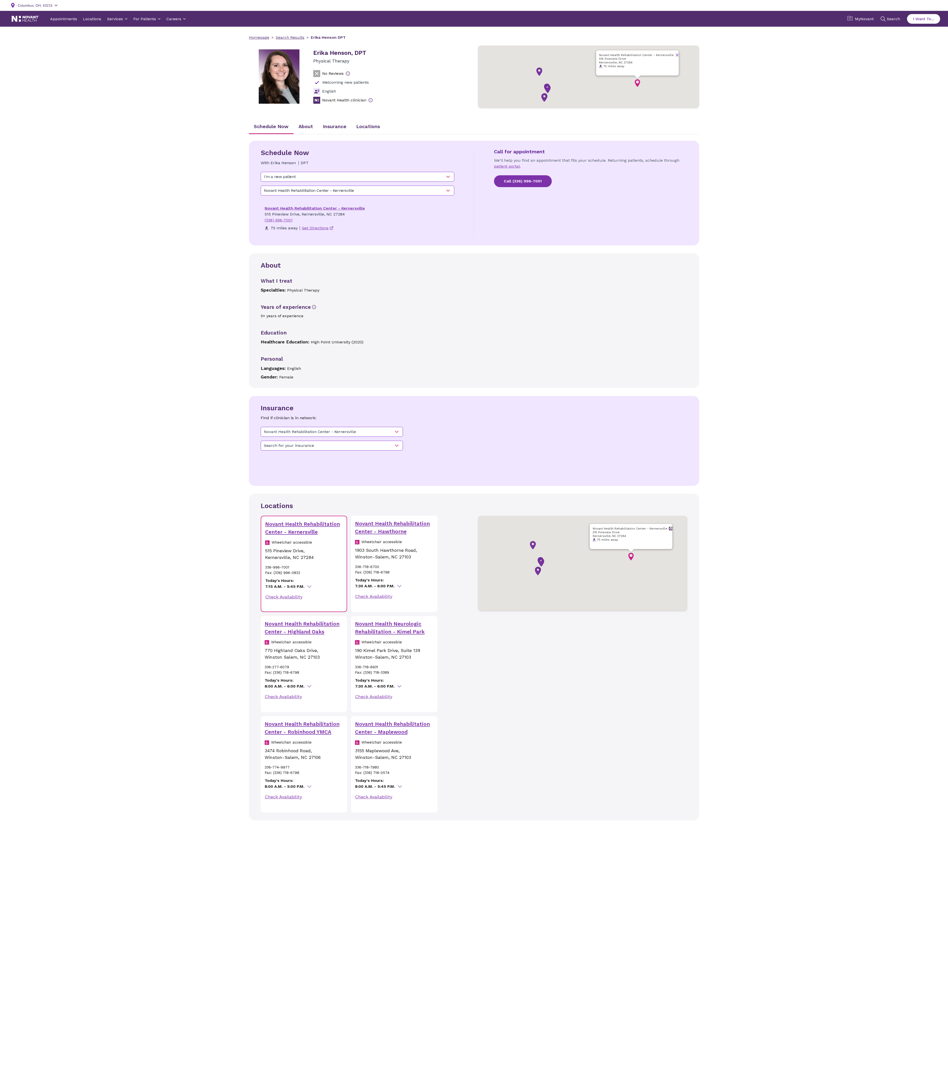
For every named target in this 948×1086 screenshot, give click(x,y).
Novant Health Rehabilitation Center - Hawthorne (392, 527)
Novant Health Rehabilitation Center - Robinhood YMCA (302, 728)
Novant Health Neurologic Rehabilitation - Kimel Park (390, 628)
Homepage (259, 37)
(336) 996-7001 (279, 220)
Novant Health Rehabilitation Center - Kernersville (315, 208)
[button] (548, 89)
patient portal (507, 166)
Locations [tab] (368, 126)
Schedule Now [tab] (271, 126)
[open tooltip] (348, 73)
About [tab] (305, 126)
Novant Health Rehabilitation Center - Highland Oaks (302, 628)
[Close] (677, 55)
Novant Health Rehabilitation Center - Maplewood (392, 728)
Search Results (290, 37)
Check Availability (283, 596)
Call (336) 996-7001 (523, 181)
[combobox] (357, 177)
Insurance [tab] (334, 126)
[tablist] (474, 126)
